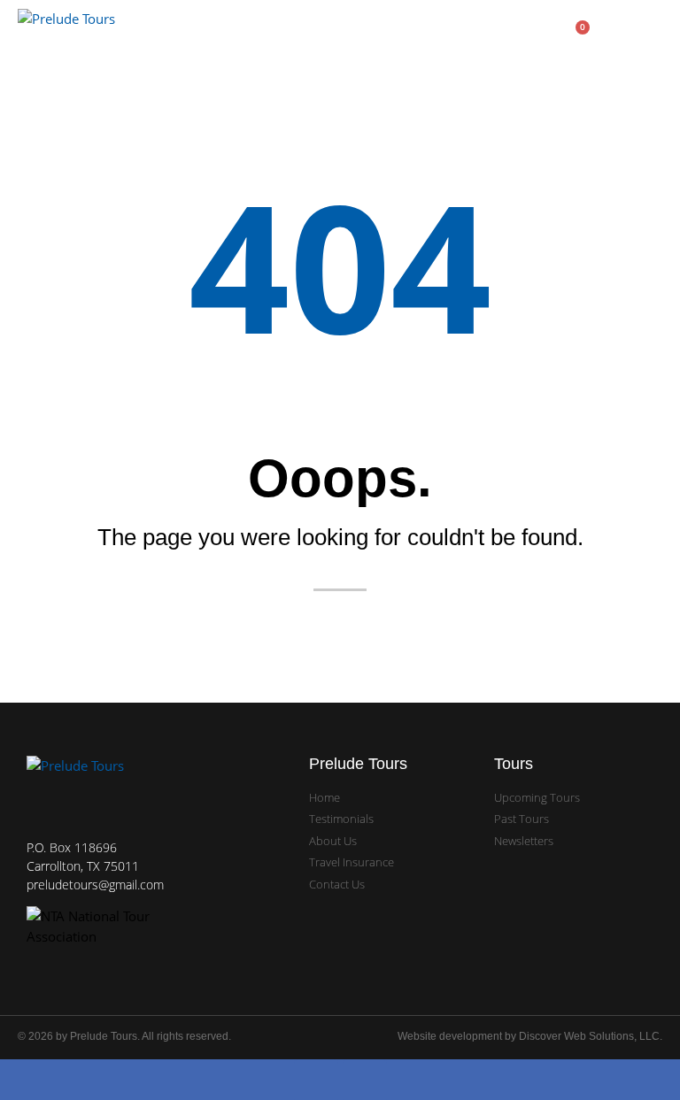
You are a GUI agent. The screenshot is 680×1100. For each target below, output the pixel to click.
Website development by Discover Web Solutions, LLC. (530, 1036)
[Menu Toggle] (655, 33)
